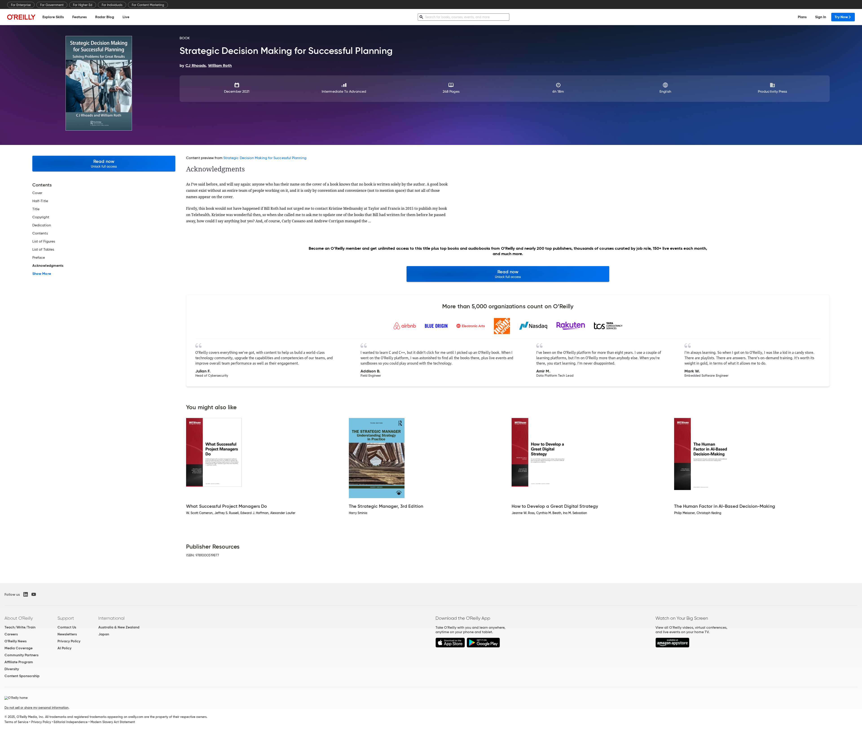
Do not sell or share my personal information (36, 708)
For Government (52, 5)
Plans (802, 17)
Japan (103, 634)
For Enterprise (21, 5)
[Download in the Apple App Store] (450, 646)
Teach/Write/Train (19, 627)
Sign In (820, 17)
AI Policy (64, 648)
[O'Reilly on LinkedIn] (25, 594)
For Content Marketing (148, 5)
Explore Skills (53, 17)
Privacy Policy (68, 641)
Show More (41, 274)
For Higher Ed (82, 5)
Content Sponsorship (22, 676)
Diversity (11, 669)
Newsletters (67, 634)
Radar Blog (104, 17)
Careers (11, 634)
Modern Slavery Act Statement (112, 722)
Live (126, 17)
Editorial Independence (71, 722)
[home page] (21, 17)
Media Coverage (18, 648)
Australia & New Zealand (118, 627)
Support (65, 618)
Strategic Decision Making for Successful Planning (264, 158)
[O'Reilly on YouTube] (33, 594)
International (111, 618)
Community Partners (21, 655)
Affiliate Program (18, 662)
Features (79, 17)
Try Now (841, 17)
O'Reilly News (15, 641)
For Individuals (112, 5)
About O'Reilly (18, 618)
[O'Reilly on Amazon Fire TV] (672, 646)
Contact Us (66, 627)
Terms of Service (16, 722)
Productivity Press (772, 91)
